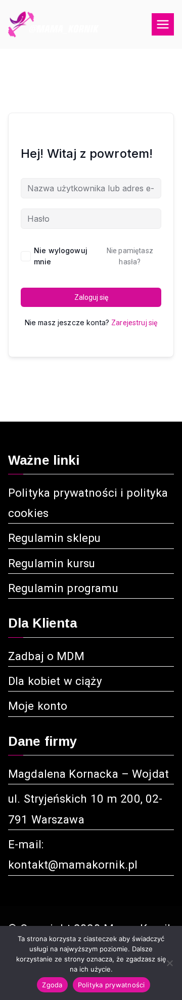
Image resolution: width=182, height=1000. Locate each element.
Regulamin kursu (51, 563)
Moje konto (38, 705)
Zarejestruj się (134, 323)
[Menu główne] (163, 24)
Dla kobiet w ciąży (55, 680)
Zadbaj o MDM (46, 656)
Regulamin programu (63, 588)
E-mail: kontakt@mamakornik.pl (73, 854)
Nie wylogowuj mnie (60, 256)
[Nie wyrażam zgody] (169, 963)
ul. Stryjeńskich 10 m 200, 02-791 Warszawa (85, 808)
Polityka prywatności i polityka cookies (88, 503)
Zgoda (52, 985)
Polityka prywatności (111, 985)
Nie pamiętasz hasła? (130, 256)
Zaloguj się (91, 297)
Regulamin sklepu (54, 537)
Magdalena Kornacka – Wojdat (88, 773)
